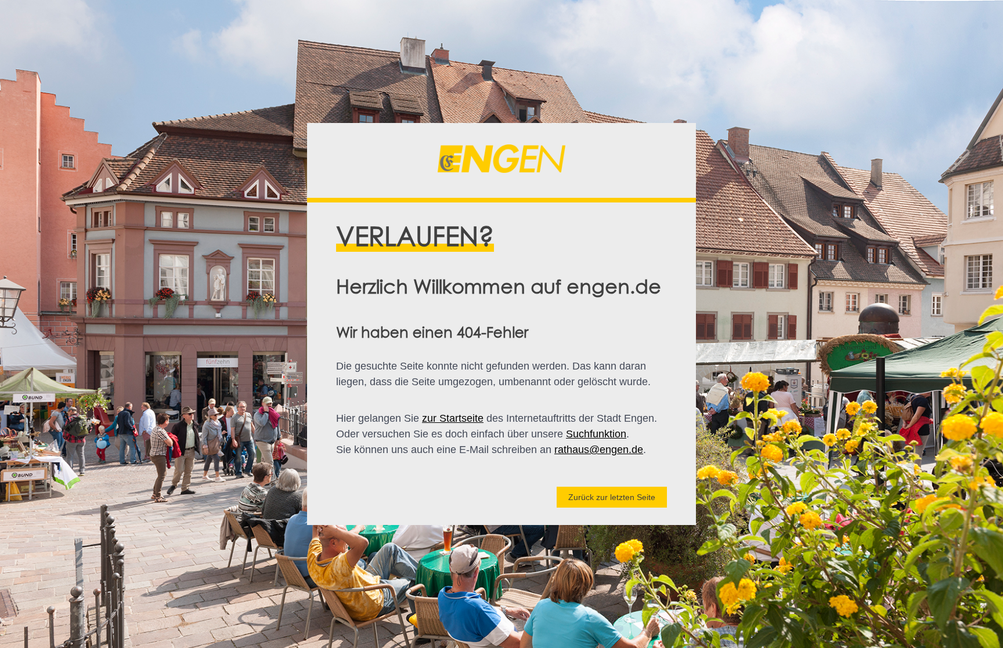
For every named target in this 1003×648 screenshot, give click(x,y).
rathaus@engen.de (598, 449)
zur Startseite (453, 418)
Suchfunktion (596, 434)
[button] (501, 160)
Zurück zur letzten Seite (611, 497)
